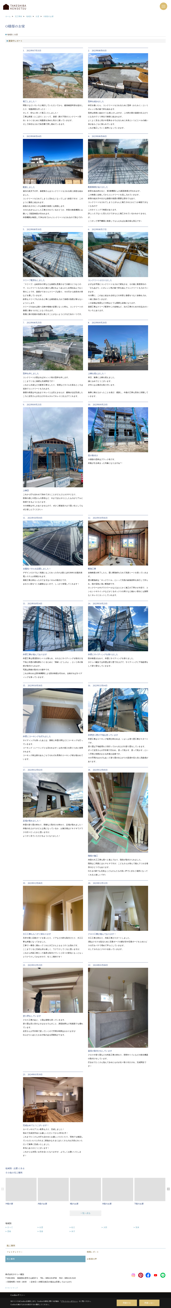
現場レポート (93, 1251)
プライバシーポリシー (69, 1301)
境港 (41, 1231)
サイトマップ (12, 1288)
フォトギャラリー (15, 1251)
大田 (105, 1227)
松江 (73, 1227)
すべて (10, 1227)
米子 (73, 1231)
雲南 (9, 1231)
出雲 (41, 1227)
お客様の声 (92, 1258)
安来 (137, 1227)
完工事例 (11, 1258)
